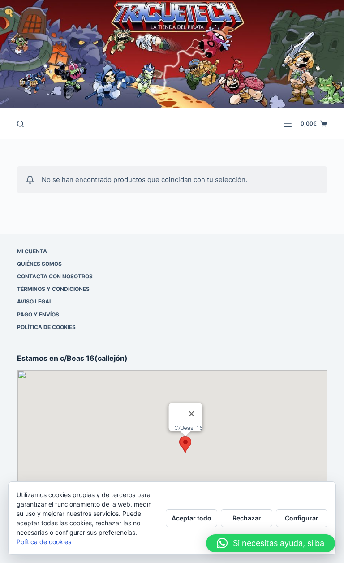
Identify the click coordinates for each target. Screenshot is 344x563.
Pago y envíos (38, 314)
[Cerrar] (191, 413)
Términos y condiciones (53, 289)
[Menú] (288, 124)
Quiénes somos (39, 263)
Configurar (301, 518)
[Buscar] (20, 124)
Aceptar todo (191, 518)
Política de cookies (46, 327)
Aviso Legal (34, 301)
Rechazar (246, 518)
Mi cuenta (32, 251)
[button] (185, 444)
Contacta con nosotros (55, 276)
